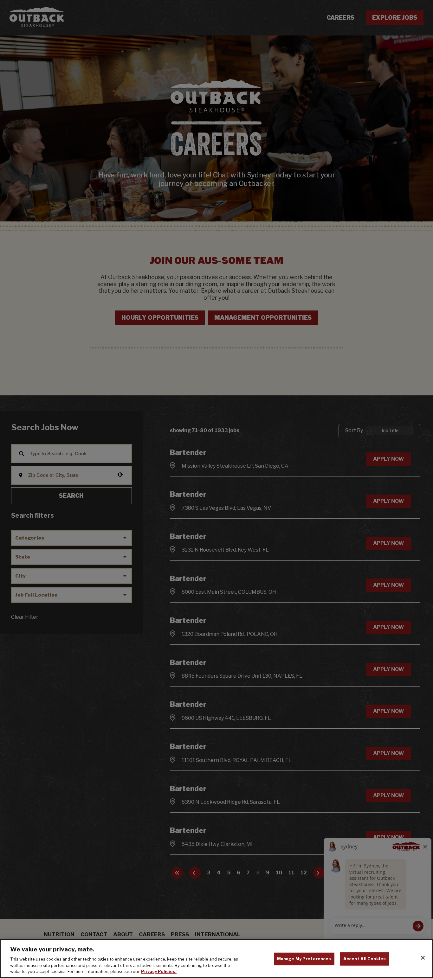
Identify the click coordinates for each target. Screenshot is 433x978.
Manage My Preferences (304, 958)
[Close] (423, 958)
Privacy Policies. (159, 971)
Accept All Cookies (364, 958)
